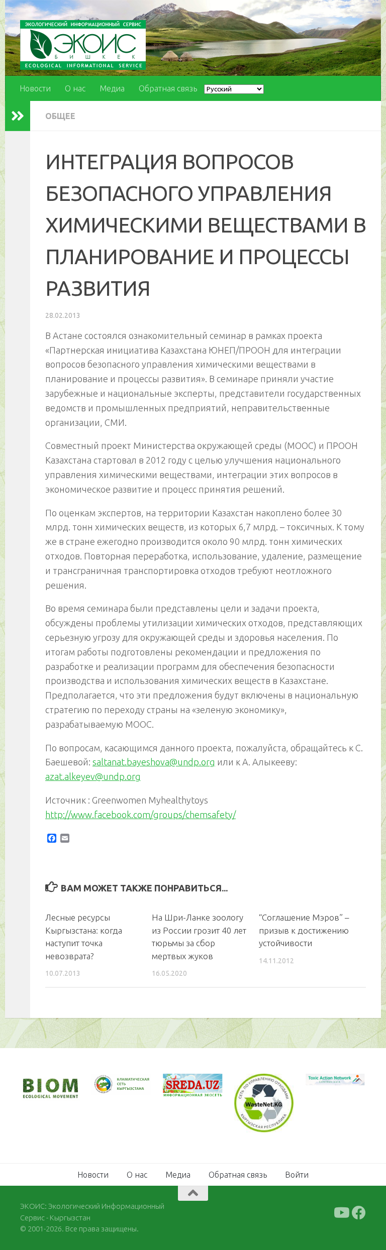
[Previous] (113, 1084)
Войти (297, 1174)
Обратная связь (168, 88)
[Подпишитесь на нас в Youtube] (341, 1213)
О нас (75, 88)
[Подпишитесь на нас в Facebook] (359, 1213)
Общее (60, 116)
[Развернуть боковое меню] (17, 116)
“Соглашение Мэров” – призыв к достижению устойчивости (304, 930)
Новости (35, 88)
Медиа (112, 88)
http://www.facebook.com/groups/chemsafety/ (140, 815)
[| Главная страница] (83, 45)
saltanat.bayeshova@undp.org (153, 762)
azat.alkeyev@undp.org (93, 776)
